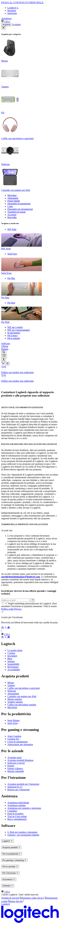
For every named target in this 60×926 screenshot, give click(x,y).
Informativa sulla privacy (32, 898)
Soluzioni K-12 (14, 787)
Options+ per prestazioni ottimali (23, 835)
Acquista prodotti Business (20, 760)
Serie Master (13, 720)
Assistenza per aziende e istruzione (24, 808)
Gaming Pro (13, 739)
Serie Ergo (12, 723)
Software (5, 343)
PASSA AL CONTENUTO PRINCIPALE (22, 2)
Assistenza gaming (16, 805)
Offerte (4, 346)
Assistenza (6, 18)
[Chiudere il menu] (3, 28)
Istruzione (12, 13)
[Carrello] (3, 363)
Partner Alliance (15, 768)
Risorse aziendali (15, 771)
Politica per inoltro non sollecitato (17, 372)
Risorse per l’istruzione (18, 789)
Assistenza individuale (18, 802)
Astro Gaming (14, 736)
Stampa (11, 661)
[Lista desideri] (4, 356)
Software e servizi (16, 763)
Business (11, 10)
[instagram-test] (2, 628)
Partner (10, 765)
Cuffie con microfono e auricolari (23, 688)
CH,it (7, 21)
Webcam (11, 691)
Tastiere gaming (15, 702)
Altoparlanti (13, 693)
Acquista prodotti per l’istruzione (23, 784)
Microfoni (12, 707)
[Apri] (7, 363)
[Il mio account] (3, 360)
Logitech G (12, 7)
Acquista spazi (14, 757)
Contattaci (12, 811)
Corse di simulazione (17, 741)
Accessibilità (13, 669)
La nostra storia (14, 650)
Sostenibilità (13, 664)
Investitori (12, 656)
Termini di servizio (10, 898)
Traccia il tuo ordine (17, 816)
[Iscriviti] (32, 600)
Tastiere (11, 685)
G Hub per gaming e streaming (22, 832)
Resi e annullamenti (16, 819)
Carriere (11, 653)
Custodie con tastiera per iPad (21, 696)
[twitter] (5, 628)
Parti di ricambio (15, 813)
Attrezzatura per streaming (20, 744)
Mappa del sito (15, 901)
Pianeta (4, 349)
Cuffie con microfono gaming (21, 704)
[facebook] (8, 628)
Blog (9, 658)
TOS (3, 366)
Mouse (10, 682)
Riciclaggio (12, 667)
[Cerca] (3, 352)
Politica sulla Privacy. (11, 609)
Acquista (6, 24)
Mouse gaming (14, 699)
